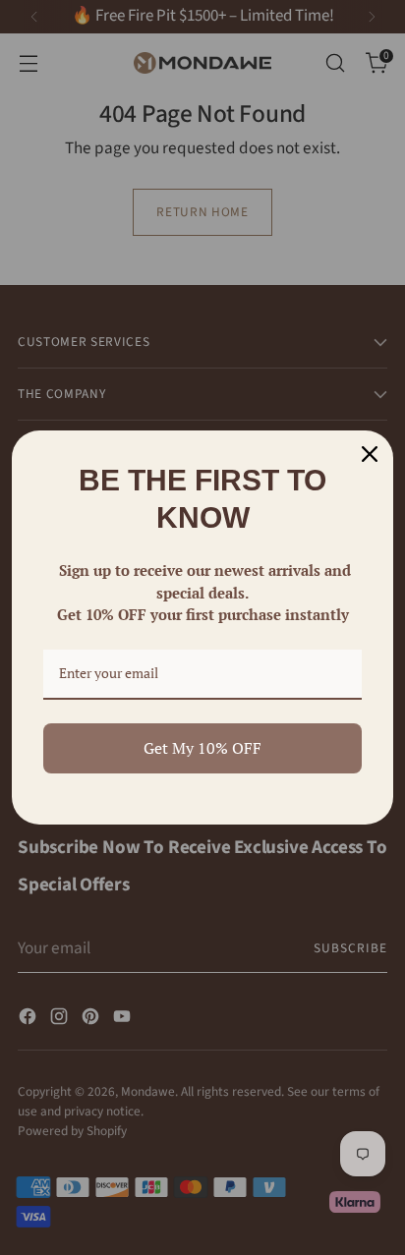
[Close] (369, 454)
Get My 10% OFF (202, 748)
